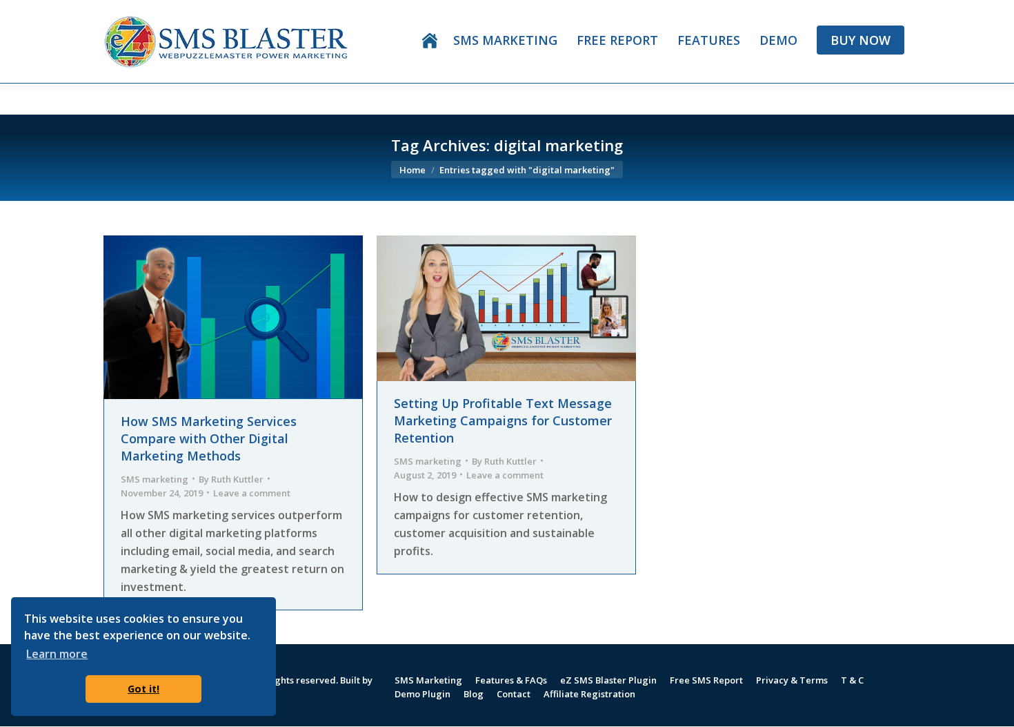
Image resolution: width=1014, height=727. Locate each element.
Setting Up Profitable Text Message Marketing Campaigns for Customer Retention (503, 420)
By (231, 478)
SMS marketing (154, 478)
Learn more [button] (57, 653)
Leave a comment (251, 492)
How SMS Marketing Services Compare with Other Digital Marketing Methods (209, 438)
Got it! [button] (143, 688)
